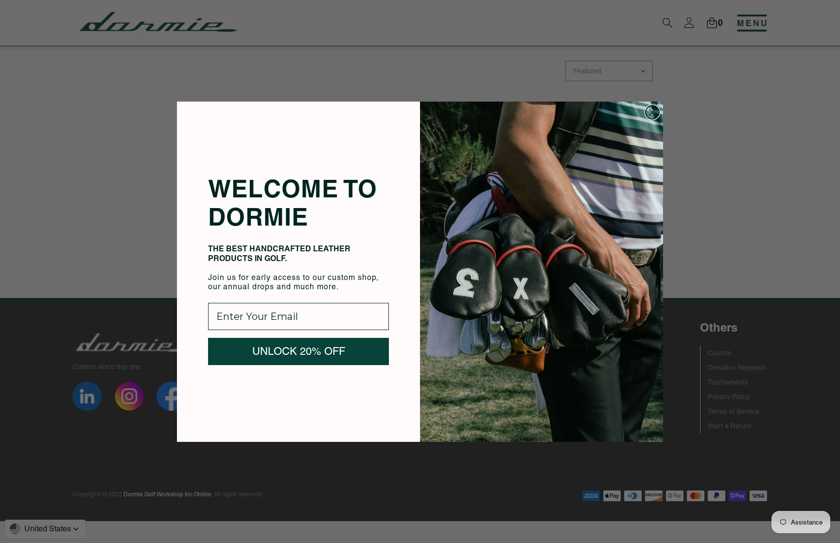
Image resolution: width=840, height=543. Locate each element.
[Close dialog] (652, 112)
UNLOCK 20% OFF (298, 351)
